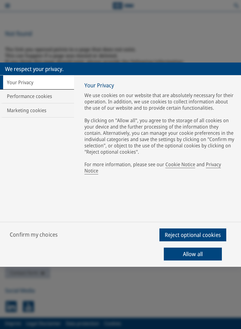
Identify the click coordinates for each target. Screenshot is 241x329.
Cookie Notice (180, 164)
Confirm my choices (34, 234)
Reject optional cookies (193, 235)
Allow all (193, 254)
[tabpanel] (160, 129)
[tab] (37, 82)
